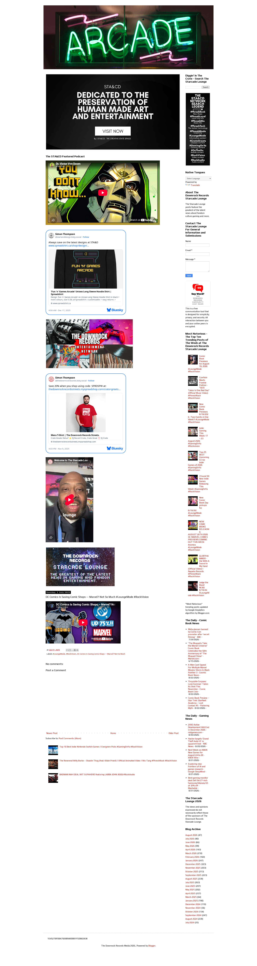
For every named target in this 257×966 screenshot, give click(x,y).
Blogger (151, 945)
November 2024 (193, 908)
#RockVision (71, 654)
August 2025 (191, 878)
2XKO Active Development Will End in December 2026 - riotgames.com (198, 728)
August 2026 (191, 835)
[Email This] (67, 650)
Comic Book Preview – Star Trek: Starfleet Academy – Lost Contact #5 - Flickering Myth (198, 703)
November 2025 (193, 868)
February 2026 (192, 857)
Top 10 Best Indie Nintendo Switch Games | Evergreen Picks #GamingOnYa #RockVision (100, 746)
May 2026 (190, 846)
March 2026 (191, 853)
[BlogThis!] (69, 650)
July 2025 (189, 882)
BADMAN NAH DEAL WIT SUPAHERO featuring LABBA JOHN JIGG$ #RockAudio (97, 774)
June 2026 (190, 842)
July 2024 (189, 922)
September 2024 (193, 915)
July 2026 (189, 838)
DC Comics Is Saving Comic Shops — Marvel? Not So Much (101, 654)
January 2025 (191, 900)
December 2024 (192, 904)
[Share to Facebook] (74, 650)
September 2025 (193, 875)
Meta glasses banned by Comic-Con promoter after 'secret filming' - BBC (198, 633)
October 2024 (191, 911)
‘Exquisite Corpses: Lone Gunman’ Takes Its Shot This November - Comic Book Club (198, 686)
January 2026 (191, 860)
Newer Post (51, 733)
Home (113, 733)
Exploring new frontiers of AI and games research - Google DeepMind (196, 768)
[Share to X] (72, 650)
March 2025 (191, 897)
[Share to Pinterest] (77, 650)
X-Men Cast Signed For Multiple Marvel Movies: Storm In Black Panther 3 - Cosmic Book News (198, 669)
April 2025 (190, 893)
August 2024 (191, 919)
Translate (195, 185)
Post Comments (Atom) (70, 738)
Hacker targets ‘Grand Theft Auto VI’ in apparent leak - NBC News (198, 742)
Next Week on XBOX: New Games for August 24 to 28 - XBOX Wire (198, 754)
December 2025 (192, 864)
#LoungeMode (59, 654)
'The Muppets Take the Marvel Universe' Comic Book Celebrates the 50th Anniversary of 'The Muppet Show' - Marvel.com (197, 651)
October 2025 (191, 871)
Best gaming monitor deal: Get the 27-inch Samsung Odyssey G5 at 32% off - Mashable (198, 783)
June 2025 (190, 886)
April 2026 (190, 849)
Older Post (174, 733)
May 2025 (190, 889)
